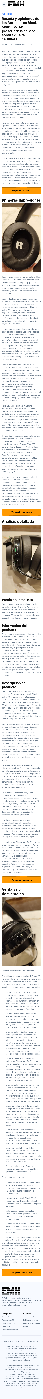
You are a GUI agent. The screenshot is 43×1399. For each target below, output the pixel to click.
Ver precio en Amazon (21, 191)
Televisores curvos (9, 1323)
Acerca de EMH (29, 1317)
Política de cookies (30, 1320)
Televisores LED (8, 1320)
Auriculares (7, 14)
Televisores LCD (8, 1326)
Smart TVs (5, 1317)
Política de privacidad (31, 1323)
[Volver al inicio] (14, 4)
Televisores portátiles (10, 1330)
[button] (4, 4)
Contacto (26, 1326)
